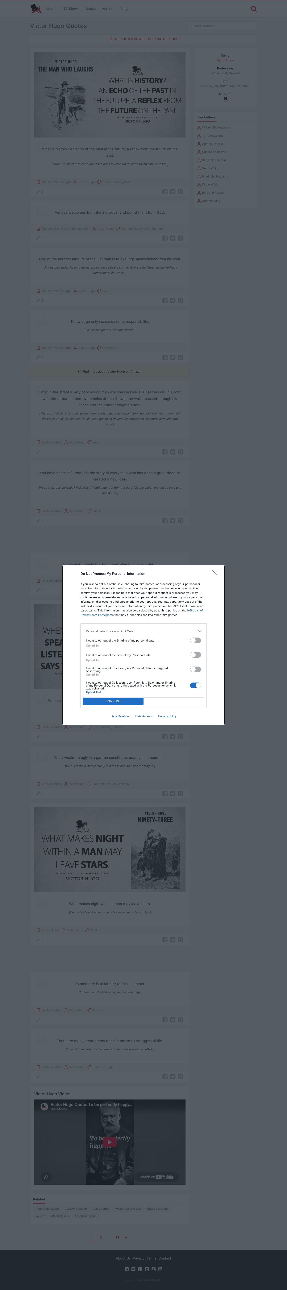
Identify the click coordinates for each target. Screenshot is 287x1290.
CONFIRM (113, 701)
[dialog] (143, 645)
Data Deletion (120, 716)
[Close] (216, 574)
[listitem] (143, 631)
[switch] (195, 640)
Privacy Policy (167, 716)
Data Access (143, 716)
